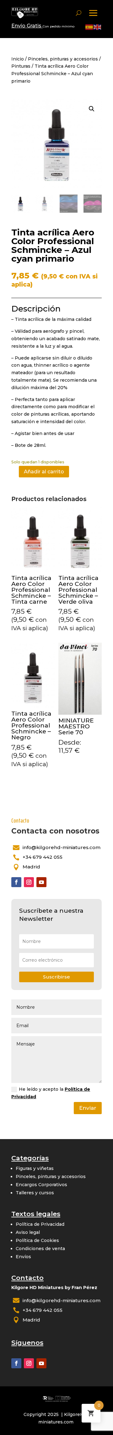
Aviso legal (28, 1232)
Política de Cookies (37, 1240)
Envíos (23, 1256)
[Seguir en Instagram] (29, 882)
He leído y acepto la (50, 1092)
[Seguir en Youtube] (41, 882)
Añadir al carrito (44, 472)
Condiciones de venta (40, 1248)
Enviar (87, 1108)
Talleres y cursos (35, 1193)
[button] (91, 108)
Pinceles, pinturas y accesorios (63, 59)
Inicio (17, 59)
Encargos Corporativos (41, 1184)
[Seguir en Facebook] (16, 882)
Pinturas (20, 66)
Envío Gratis (27, 26)
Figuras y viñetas (35, 1168)
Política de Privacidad (40, 1224)
